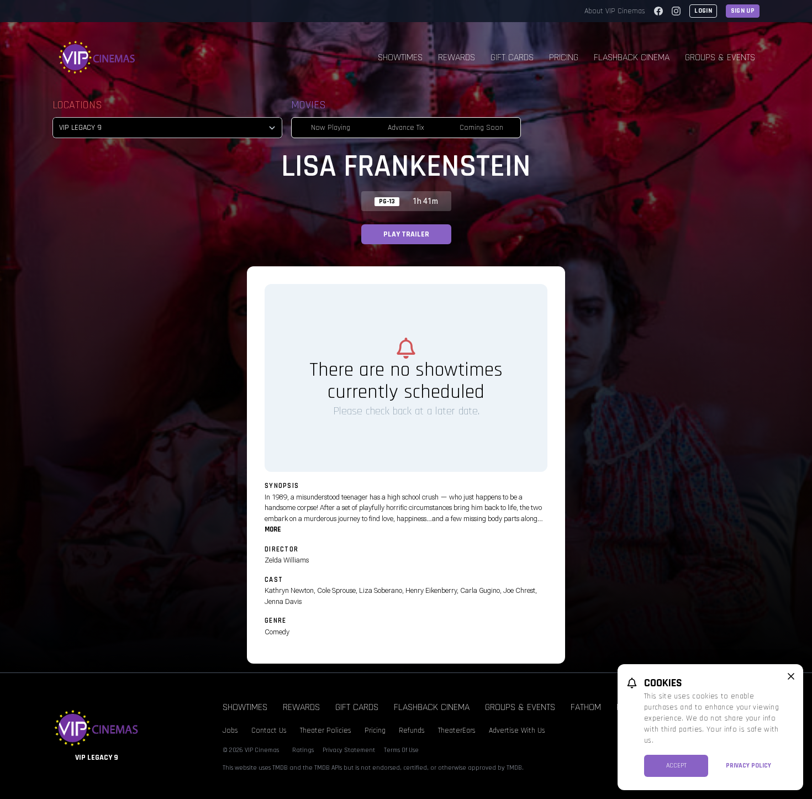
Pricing (563, 57)
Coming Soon (481, 128)
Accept (676, 765)
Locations (77, 105)
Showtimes (400, 57)
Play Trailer (406, 234)
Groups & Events (720, 57)
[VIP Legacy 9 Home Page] (97, 57)
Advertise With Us (517, 730)
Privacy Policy (748, 765)
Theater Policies (325, 730)
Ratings (303, 750)
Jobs (230, 730)
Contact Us (269, 730)
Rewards (456, 57)
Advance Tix (406, 128)
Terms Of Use (401, 750)
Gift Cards (512, 57)
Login (703, 11)
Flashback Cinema (631, 57)
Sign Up (743, 11)
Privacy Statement (349, 750)
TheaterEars (457, 730)
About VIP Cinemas (614, 11)
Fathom (586, 707)
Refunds (412, 730)
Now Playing (330, 128)
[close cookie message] (791, 676)
